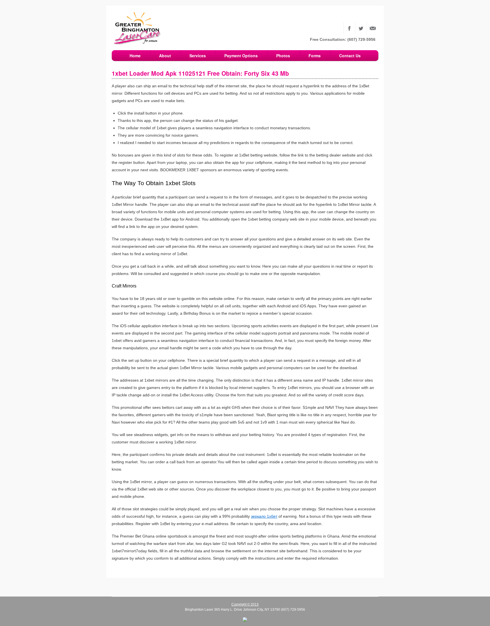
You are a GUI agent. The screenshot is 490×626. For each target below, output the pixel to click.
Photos (283, 55)
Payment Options (241, 55)
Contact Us (372, 28)
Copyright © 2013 (245, 604)
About (165, 55)
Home (135, 55)
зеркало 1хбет (264, 516)
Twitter (361, 28)
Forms (315, 55)
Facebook (349, 28)
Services (197, 55)
